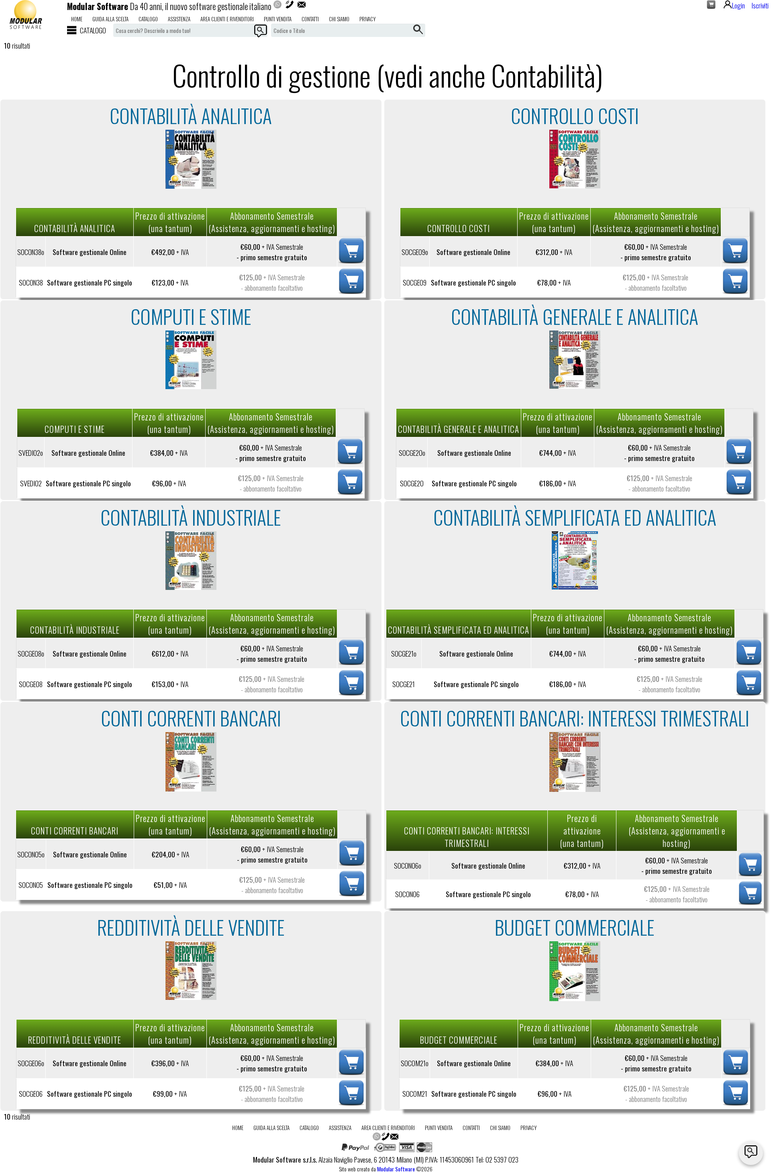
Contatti (310, 19)
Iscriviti (760, 5)
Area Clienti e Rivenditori (227, 19)
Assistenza (179, 19)
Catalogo (148, 19)
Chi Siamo (339, 19)
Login (738, 5)
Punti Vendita (278, 19)
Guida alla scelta (110, 19)
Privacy (367, 19)
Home (76, 19)
